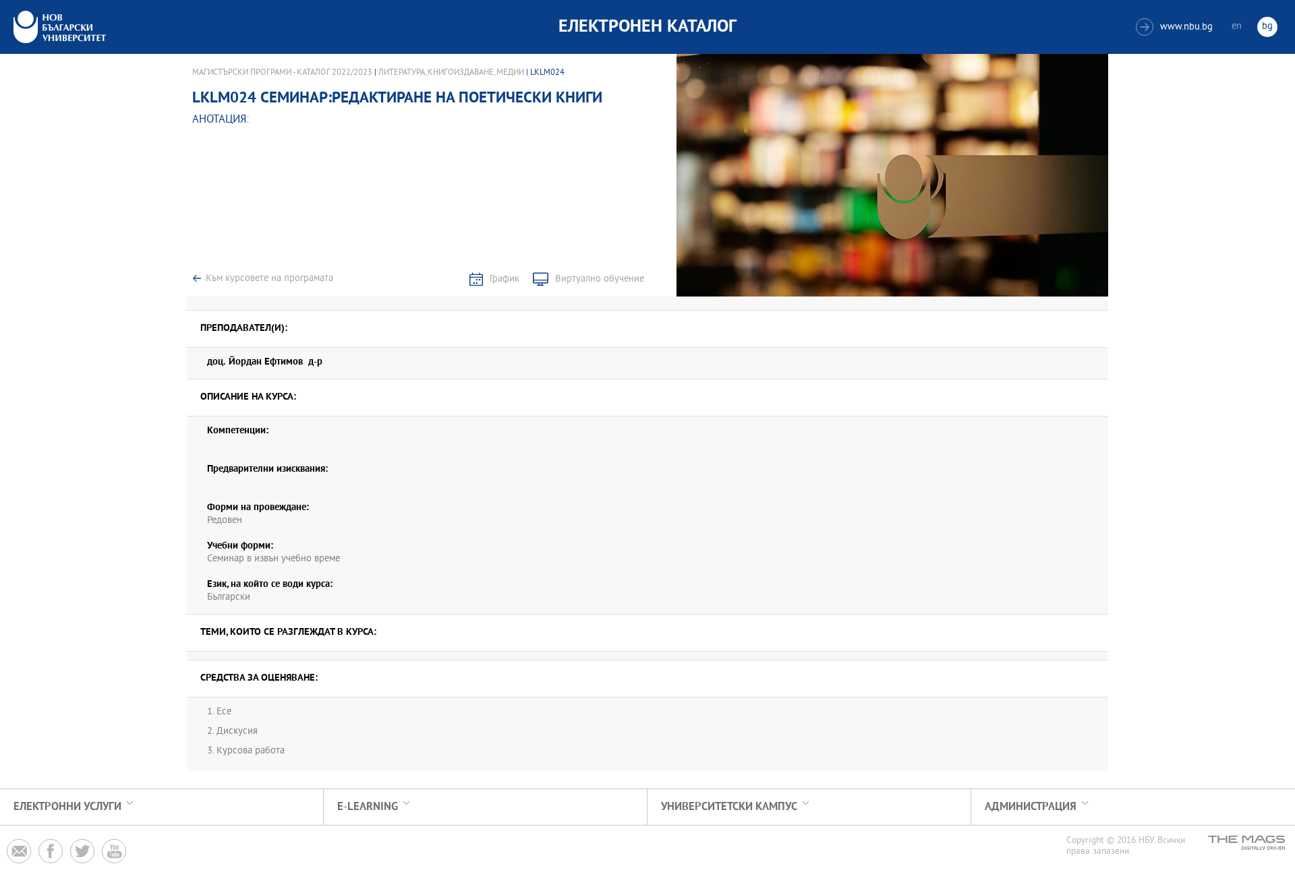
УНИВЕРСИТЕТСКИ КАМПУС (729, 807)
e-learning (367, 807)
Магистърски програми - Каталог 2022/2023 (282, 72)
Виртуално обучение (599, 279)
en (1237, 26)
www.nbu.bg (1176, 27)
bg (1267, 26)
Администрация (1030, 807)
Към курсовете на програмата (269, 278)
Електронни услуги (67, 807)
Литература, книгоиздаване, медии (451, 72)
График (504, 279)
